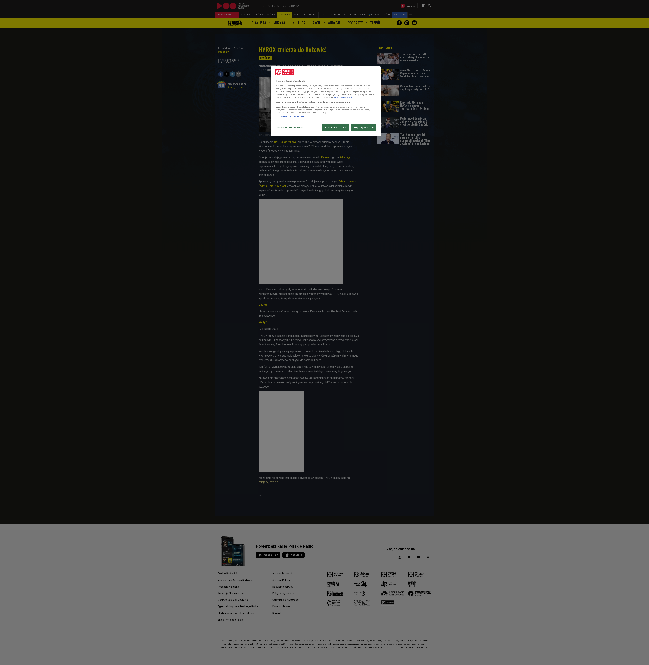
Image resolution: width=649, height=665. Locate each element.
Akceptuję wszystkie (363, 127)
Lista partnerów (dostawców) (290, 116)
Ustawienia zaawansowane (289, 127)
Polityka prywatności (343, 97)
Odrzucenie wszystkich (335, 127)
